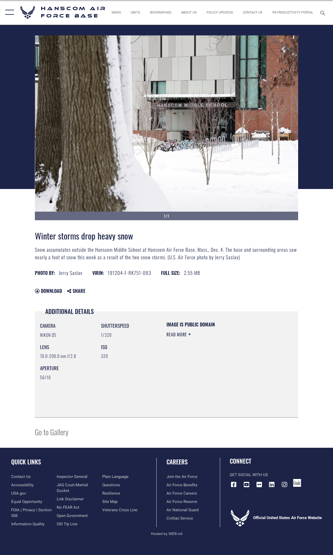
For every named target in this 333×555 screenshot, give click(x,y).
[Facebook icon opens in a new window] (234, 484)
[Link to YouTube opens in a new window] (246, 484)
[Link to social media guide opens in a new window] (297, 483)
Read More (177, 334)
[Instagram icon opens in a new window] (285, 484)
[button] (8, 12)
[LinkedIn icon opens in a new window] (272, 484)
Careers (177, 462)
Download (51, 290)
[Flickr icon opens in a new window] (259, 484)
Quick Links (26, 462)
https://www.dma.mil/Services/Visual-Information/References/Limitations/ (213, 378)
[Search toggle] (323, 12)
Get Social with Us (249, 474)
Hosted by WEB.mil (166, 534)
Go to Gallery (51, 431)
